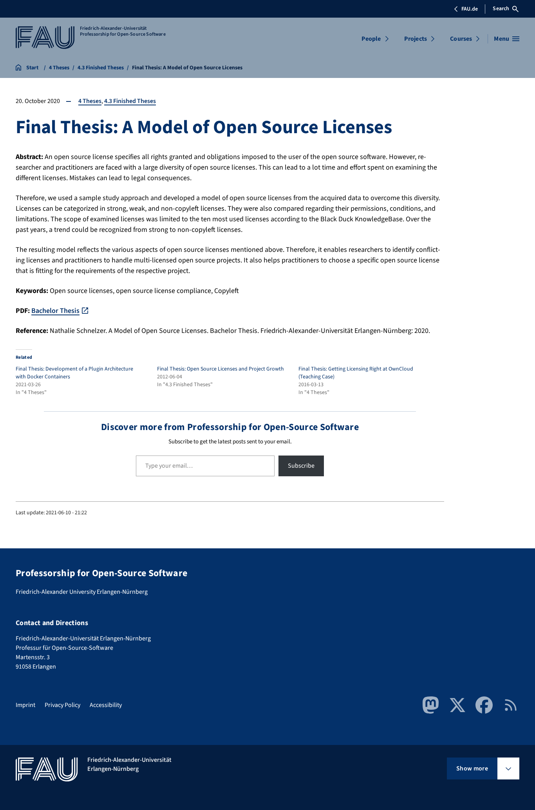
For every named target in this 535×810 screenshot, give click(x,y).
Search (501, 9)
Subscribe (301, 465)
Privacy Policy (62, 705)
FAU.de (469, 9)
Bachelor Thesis (55, 311)
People (371, 38)
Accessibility (106, 705)
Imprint (25, 705)
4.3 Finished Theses (130, 101)
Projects (415, 38)
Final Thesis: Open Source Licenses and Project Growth (220, 369)
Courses (461, 38)
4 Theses (89, 101)
